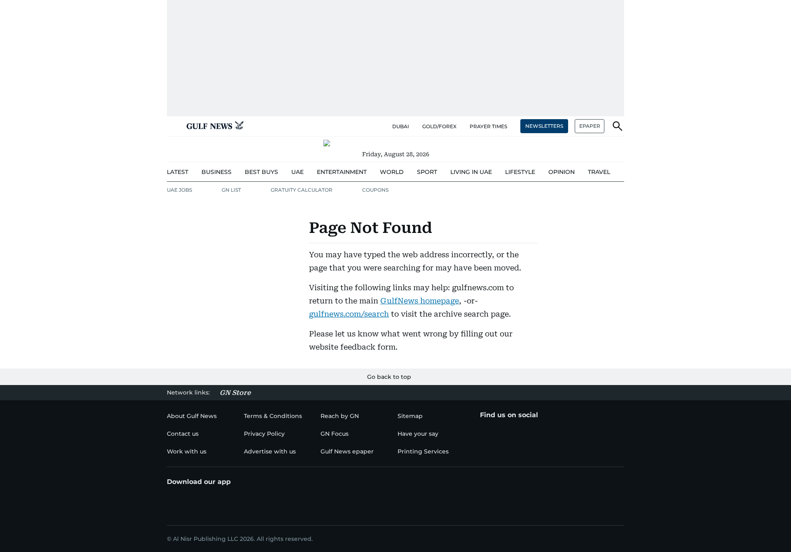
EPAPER (589, 126)
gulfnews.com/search (349, 314)
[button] (173, 126)
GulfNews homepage (419, 300)
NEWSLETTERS (544, 126)
